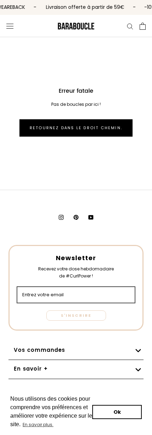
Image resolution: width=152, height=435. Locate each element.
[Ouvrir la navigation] (9, 25)
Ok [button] (117, 412)
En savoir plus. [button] (38, 425)
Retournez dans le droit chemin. (76, 128)
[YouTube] (90, 217)
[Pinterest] (76, 217)
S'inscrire (76, 315)
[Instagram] (61, 217)
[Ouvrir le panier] (143, 26)
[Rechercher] (130, 25)
